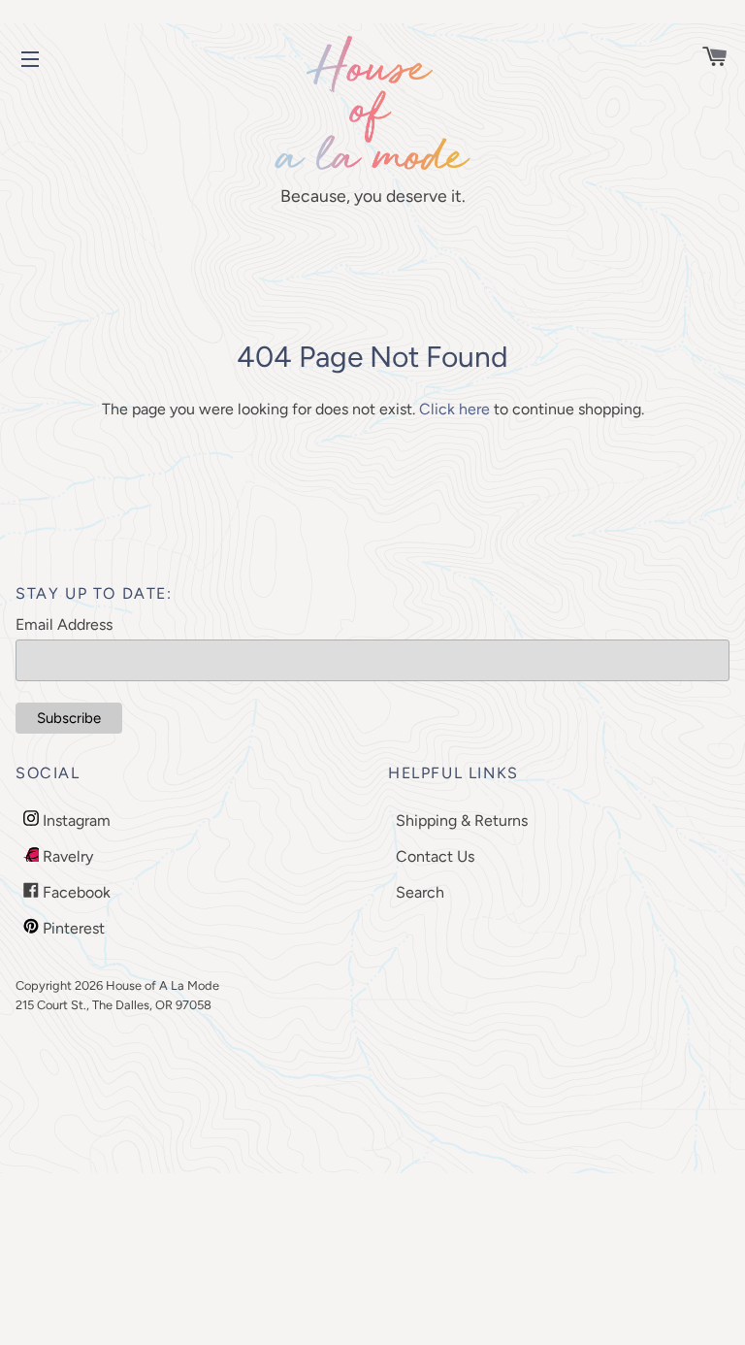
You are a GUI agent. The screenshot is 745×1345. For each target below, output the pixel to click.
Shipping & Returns (462, 820)
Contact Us (435, 856)
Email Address (64, 624)
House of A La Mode (162, 985)
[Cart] (705, 58)
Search (420, 892)
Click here (454, 409)
